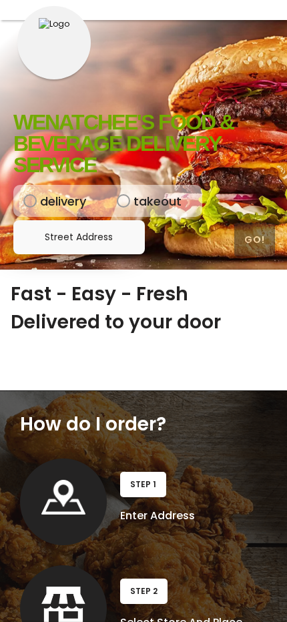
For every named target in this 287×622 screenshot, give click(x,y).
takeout (141, 201)
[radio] (30, 201)
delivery (46, 201)
